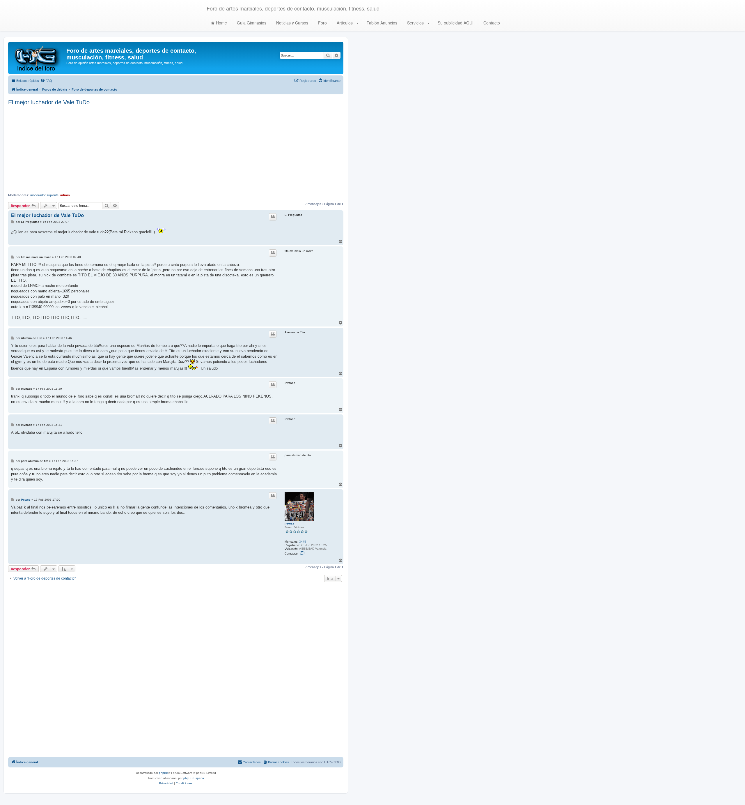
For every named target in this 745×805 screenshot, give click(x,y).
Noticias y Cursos (291, 23)
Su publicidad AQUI (455, 23)
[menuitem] (46, 80)
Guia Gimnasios (251, 23)
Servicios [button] (415, 23)
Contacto (491, 23)
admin (65, 195)
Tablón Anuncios (381, 23)
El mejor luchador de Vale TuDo (49, 102)
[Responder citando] (272, 216)
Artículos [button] (345, 23)
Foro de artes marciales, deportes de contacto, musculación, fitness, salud (293, 8)
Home (221, 23)
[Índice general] (38, 58)
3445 (302, 541)
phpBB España (193, 778)
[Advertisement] (175, 149)
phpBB (163, 772)
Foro (322, 23)
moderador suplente (44, 195)
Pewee (289, 523)
